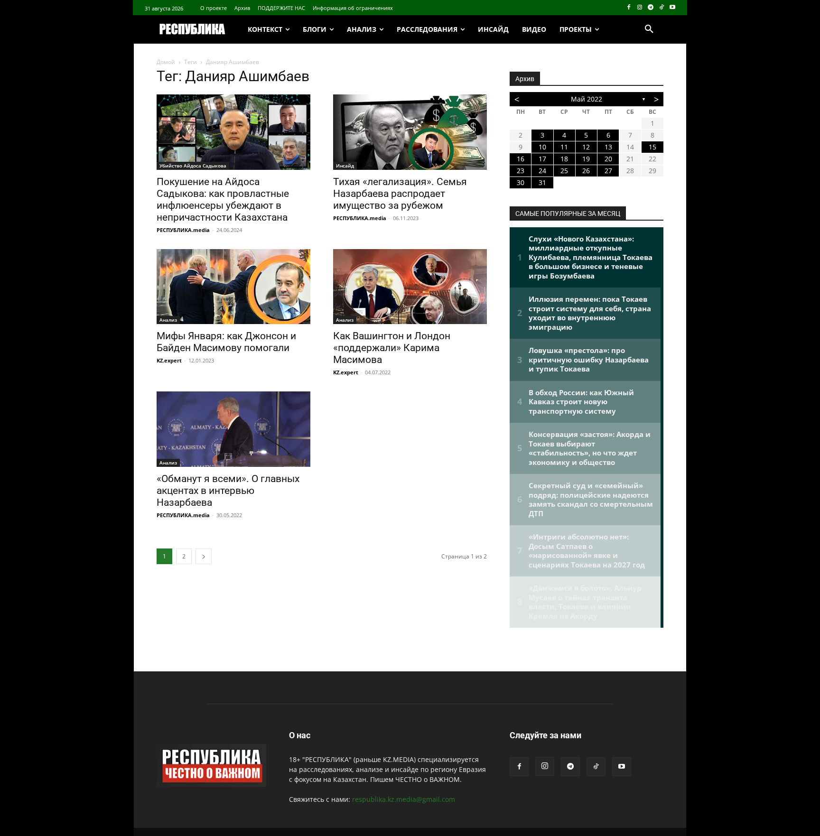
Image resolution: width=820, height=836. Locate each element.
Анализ (168, 319)
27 (608, 170)
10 (542, 146)
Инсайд (345, 165)
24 (542, 170)
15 (652, 146)
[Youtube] (672, 7)
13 (608, 146)
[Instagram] (639, 7)
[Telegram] (650, 7)
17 (542, 158)
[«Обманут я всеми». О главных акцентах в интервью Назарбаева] (233, 429)
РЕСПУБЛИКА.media (183, 229)
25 (564, 170)
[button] (649, 29)
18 (564, 158)
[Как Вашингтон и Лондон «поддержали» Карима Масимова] (410, 287)
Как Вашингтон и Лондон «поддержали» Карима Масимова (391, 347)
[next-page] (204, 556)
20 (608, 158)
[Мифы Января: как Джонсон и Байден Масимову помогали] (233, 287)
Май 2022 (586, 98)
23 (520, 170)
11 (564, 146)
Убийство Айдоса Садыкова (192, 165)
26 (586, 170)
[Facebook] (629, 7)
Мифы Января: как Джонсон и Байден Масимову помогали (226, 341)
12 (586, 146)
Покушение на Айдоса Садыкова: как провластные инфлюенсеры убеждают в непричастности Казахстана (223, 199)
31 (542, 182)
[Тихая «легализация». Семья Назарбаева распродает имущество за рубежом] (410, 132)
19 (586, 158)
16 (520, 158)
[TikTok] (661, 7)
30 (520, 182)
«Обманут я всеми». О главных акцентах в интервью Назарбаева (228, 490)
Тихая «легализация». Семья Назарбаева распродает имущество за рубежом (400, 193)
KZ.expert (169, 360)
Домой (166, 62)
